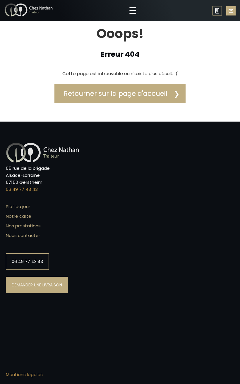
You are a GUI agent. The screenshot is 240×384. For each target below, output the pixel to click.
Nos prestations (23, 226)
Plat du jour (18, 206)
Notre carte (18, 216)
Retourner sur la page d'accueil (115, 93)
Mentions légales (24, 374)
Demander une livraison (231, 10)
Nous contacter (23, 235)
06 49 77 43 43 (217, 10)
